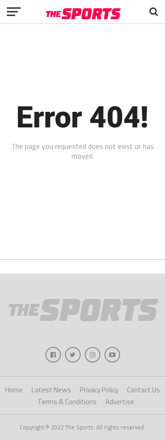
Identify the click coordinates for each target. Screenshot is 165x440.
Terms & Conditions (67, 401)
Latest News (51, 390)
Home (14, 390)
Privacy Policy (99, 390)
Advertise (119, 401)
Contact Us (143, 390)
